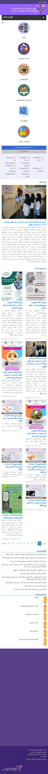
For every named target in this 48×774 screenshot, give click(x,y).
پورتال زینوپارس (30, 759)
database (36, 158)
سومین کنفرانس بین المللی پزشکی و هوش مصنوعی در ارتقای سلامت (25, 554)
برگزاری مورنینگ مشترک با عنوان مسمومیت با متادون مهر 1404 (36, 503)
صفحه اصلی (42, 2)
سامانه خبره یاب (38, 683)
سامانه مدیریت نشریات (36, 689)
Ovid (38, 160)
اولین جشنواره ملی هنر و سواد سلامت (35, 586)
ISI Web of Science (37, 727)
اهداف (36, 598)
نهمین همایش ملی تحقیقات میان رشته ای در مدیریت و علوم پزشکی (26, 582)
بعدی (4, 543)
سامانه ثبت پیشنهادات (31, 614)
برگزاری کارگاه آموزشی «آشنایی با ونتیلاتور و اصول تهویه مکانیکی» (12, 305)
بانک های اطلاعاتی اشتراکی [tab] (24, 147)
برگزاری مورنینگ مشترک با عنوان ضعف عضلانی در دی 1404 (12, 418)
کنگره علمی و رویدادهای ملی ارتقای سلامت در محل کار (30, 589)
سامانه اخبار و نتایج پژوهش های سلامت (29, 686)
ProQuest (23, 158)
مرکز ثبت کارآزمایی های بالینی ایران (32, 672)
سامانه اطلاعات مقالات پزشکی (33, 694)
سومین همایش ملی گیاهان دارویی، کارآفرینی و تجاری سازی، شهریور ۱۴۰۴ (24, 558)
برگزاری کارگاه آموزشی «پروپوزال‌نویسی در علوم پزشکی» (37, 305)
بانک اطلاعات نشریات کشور (34, 680)
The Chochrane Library (25, 163)
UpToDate (9, 166)
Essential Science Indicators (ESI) (31, 730)
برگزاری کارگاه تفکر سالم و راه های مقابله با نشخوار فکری (12, 516)
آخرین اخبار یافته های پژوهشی (29, 606)
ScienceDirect (39, 721)
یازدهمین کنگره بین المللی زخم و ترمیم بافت (33, 574)
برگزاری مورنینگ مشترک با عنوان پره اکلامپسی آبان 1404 (13, 467)
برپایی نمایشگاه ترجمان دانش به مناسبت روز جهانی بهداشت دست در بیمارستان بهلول (24, 223)
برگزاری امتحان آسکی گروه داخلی (28, 639)
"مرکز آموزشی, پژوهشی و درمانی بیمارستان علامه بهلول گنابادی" (37, 752)
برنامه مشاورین (33, 623)
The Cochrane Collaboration (10, 171)
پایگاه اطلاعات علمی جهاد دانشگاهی (31, 678)
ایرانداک (41, 675)
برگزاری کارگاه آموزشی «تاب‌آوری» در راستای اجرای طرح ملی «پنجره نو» (36, 433)
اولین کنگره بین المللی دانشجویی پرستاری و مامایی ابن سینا (28, 561)
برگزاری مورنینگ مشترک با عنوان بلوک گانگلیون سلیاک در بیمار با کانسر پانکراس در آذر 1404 (36, 468)
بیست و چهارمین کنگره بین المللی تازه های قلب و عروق (30, 570)
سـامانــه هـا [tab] (24, 151)
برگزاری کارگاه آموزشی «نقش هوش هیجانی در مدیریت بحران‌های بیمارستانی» (12, 375)
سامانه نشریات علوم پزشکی (34, 692)
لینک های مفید (33, 631)
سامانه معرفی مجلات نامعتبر (34, 697)
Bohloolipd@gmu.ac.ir (10, 754)
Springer (10, 158)
